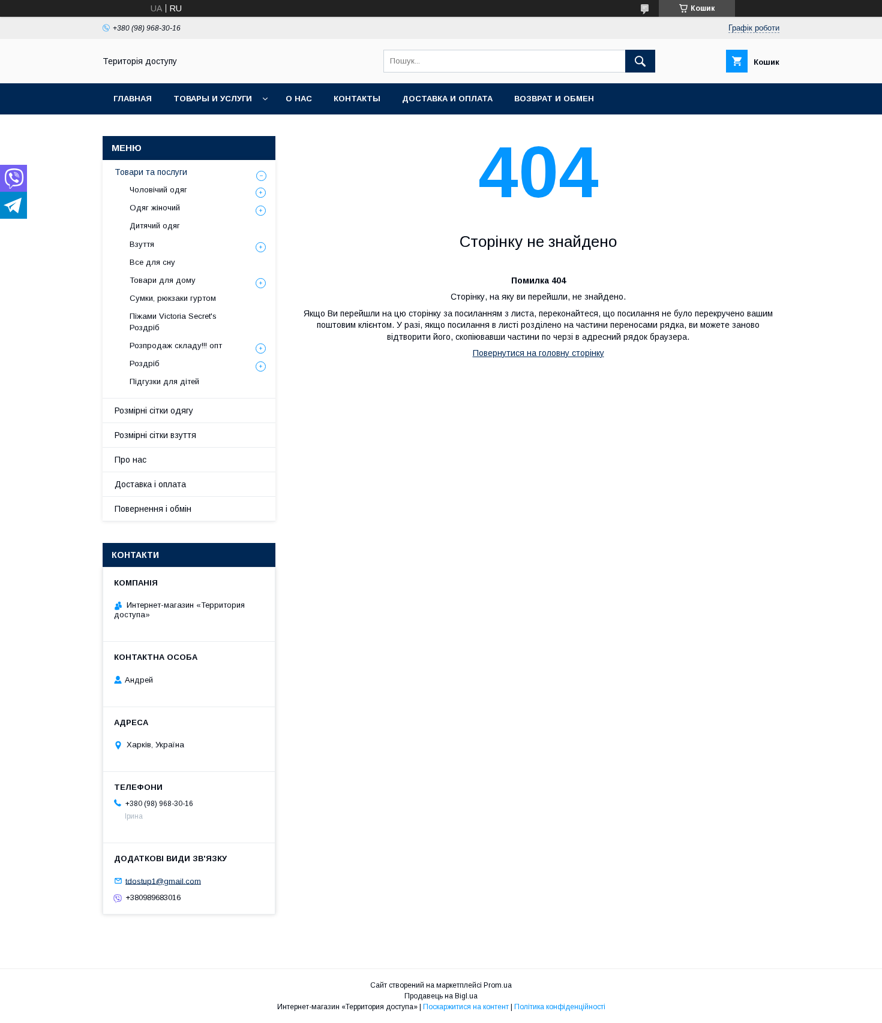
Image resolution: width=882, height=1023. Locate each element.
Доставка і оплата (150, 484)
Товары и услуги (212, 98)
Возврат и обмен (554, 98)
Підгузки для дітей (164, 381)
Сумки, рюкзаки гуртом (173, 298)
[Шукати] (640, 61)
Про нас (130, 459)
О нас (299, 98)
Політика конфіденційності (559, 1007)
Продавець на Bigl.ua (441, 996)
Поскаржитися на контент (466, 1007)
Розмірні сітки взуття (155, 435)
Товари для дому (163, 280)
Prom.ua (498, 985)
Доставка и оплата (447, 98)
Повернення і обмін (153, 509)
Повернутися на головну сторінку (538, 353)
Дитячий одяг (155, 225)
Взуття (142, 244)
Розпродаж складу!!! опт (176, 345)
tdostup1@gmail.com (163, 880)
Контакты (357, 98)
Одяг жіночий (155, 207)
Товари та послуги (151, 172)
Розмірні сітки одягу (154, 410)
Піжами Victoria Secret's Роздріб (173, 321)
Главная (132, 98)
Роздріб (145, 363)
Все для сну (152, 262)
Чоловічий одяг (158, 189)
